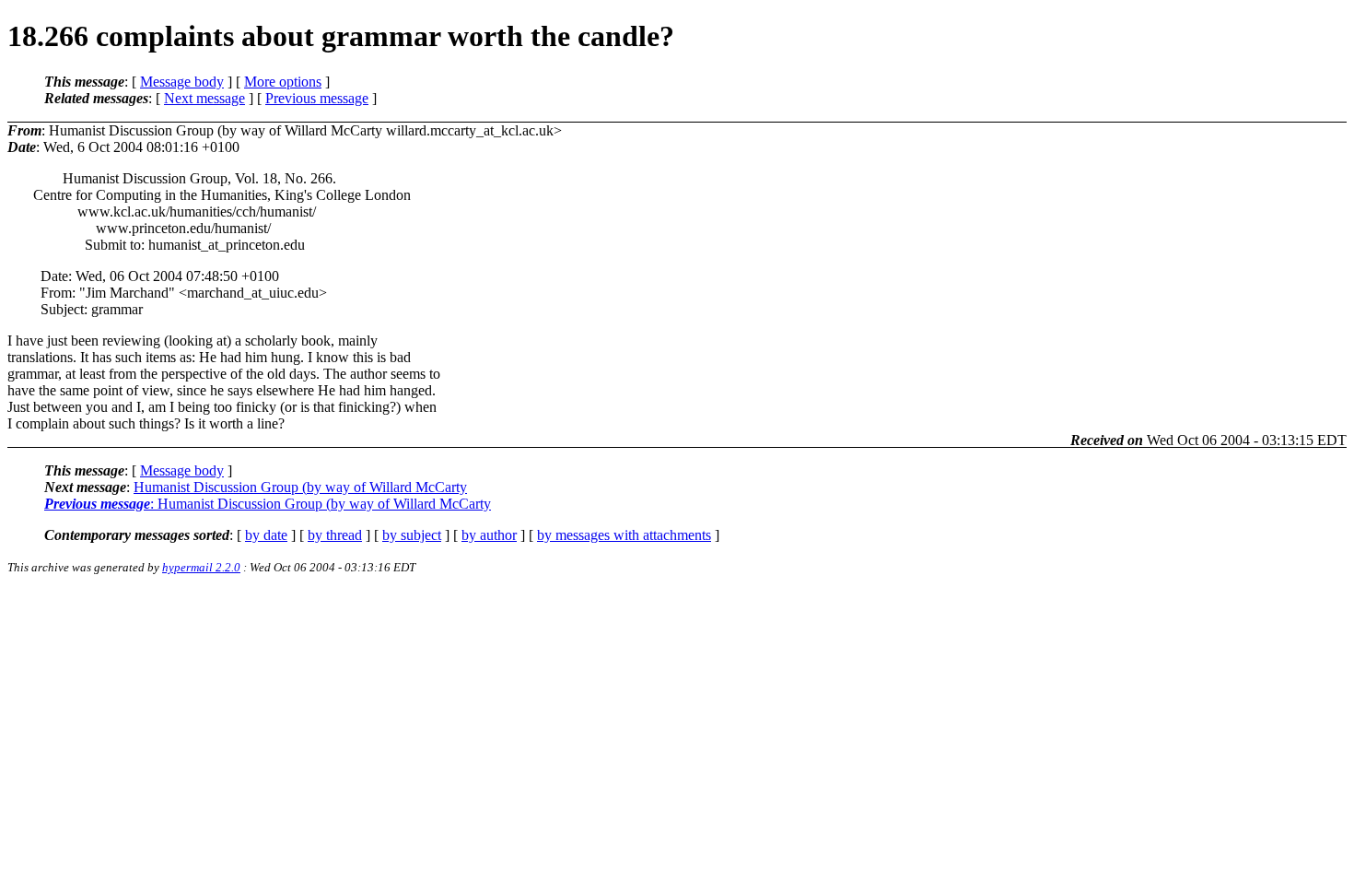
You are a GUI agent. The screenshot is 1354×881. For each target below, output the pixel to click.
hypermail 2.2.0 (201, 567)
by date (266, 535)
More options (282, 81)
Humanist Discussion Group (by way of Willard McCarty (300, 487)
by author (489, 535)
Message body (182, 81)
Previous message (316, 98)
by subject (411, 535)
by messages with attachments (624, 535)
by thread (335, 535)
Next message (204, 98)
